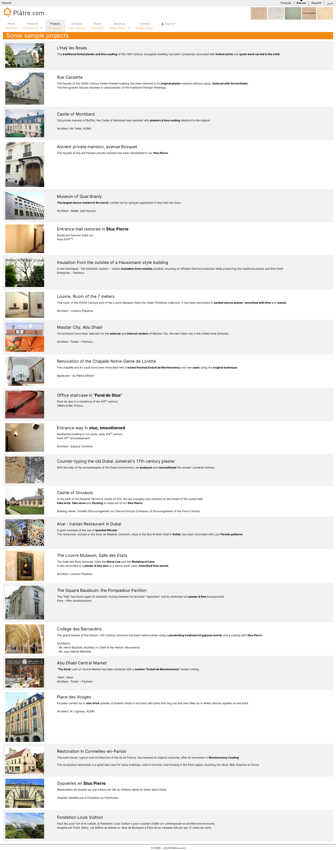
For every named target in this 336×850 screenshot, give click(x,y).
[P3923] (325, 13)
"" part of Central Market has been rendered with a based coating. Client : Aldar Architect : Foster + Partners (128, 672)
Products (31, 26)
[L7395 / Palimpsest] (276, 13)
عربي (330, 2)
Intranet (6, 2)
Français (286, 2)
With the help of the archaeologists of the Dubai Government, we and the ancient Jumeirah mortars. (136, 464)
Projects (55, 26)
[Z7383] (309, 13)
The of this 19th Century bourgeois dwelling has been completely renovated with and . (168, 50)
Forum (97, 26)
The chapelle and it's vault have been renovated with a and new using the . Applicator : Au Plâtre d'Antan (147, 368)
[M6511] (259, 13)
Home (11, 26)
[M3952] (293, 13)
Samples (77, 26)
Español (316, 2)
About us (118, 26)
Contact (145, 26)
